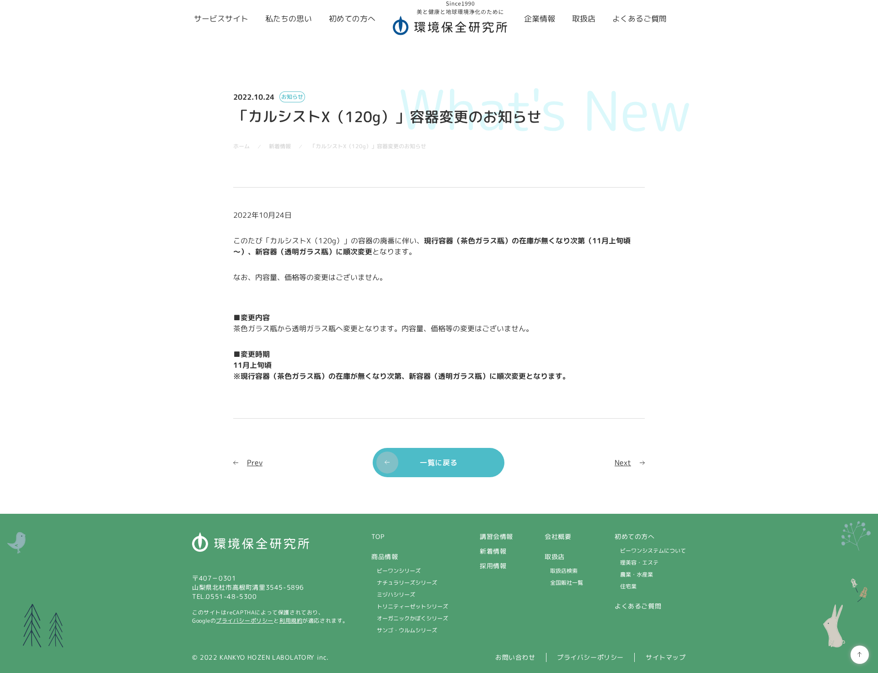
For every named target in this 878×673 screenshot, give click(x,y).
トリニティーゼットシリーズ (412, 606)
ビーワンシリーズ (399, 571)
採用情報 (493, 565)
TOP (378, 536)
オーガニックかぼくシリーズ (412, 618)
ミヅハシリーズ (396, 594)
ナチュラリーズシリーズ (407, 583)
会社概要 (558, 536)
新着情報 (493, 551)
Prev (254, 462)
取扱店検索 (564, 571)
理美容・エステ (639, 562)
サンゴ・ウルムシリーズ (407, 630)
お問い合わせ (515, 657)
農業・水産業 (636, 574)
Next (623, 462)
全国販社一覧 (566, 583)
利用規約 (290, 621)
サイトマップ (666, 657)
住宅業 (628, 586)
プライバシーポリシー (244, 621)
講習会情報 (496, 536)
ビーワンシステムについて (653, 551)
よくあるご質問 (638, 606)
